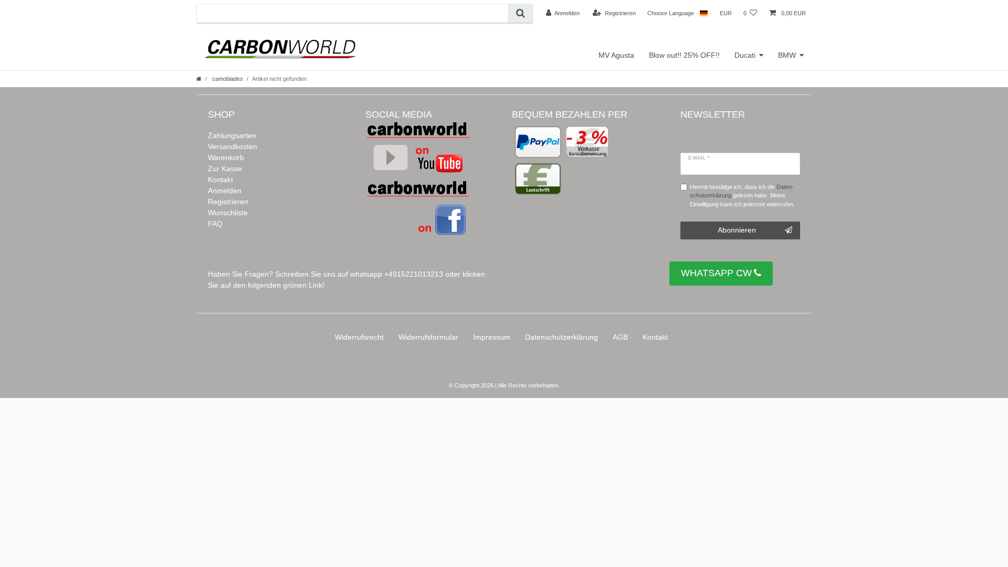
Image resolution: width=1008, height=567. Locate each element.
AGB (620, 337)
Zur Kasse (225, 168)
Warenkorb (226, 157)
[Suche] (520, 13)
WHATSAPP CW (716, 273)
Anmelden (225, 190)
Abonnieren (737, 230)
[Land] (703, 13)
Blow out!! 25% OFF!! (684, 55)
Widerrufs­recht (359, 337)
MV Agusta (616, 55)
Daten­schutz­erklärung (561, 337)
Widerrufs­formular (428, 337)
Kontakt (220, 179)
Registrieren (228, 201)
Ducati (744, 55)
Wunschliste (228, 212)
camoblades (227, 79)
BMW (787, 55)
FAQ (215, 223)
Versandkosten (232, 146)
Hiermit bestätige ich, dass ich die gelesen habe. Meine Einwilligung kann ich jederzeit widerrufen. (742, 196)
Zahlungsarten (232, 135)
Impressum (491, 337)
